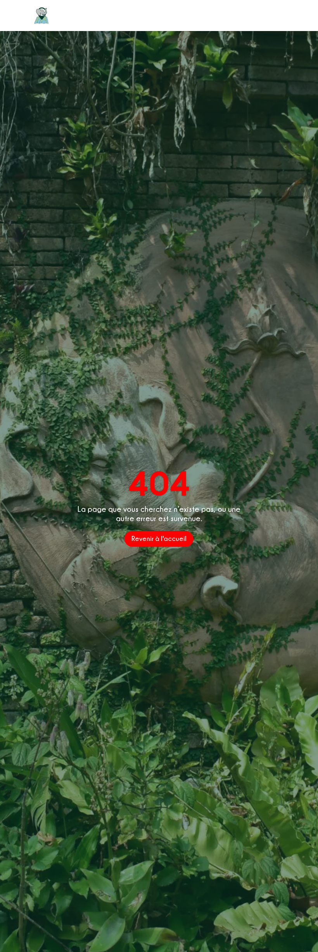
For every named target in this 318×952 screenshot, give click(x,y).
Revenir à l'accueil (159, 538)
